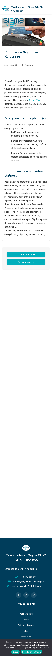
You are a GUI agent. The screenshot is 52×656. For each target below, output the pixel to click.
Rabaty (26, 631)
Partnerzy (26, 636)
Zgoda (15, 652)
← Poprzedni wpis (26, 254)
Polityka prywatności (31, 652)
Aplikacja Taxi (26, 614)
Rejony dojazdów (26, 625)
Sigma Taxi (34, 100)
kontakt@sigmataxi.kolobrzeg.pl (28, 581)
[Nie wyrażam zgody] (48, 647)
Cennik (26, 619)
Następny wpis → (26, 262)
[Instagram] (26, 595)
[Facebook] (18, 595)
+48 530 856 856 (28, 577)
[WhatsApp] (34, 595)
